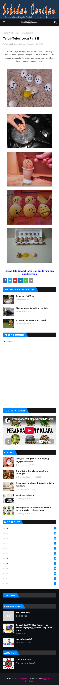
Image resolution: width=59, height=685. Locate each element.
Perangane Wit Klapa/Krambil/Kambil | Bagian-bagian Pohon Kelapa (34, 509)
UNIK (11, 33)
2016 (30, 558)
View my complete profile (26, 663)
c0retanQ (31, 51)
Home (5, 33)
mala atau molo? (24, 639)
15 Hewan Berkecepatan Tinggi (31, 320)
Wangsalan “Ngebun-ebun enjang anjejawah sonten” (32, 460)
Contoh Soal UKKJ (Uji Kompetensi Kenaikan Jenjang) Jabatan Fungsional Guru (34, 628)
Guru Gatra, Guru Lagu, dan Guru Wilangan (32, 472)
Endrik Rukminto (11, 44)
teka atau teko (23, 612)
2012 (30, 578)
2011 (29, 583)
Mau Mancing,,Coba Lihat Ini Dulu (32, 308)
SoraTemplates (21, 678)
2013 (30, 573)
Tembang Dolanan (25, 495)
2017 (30, 553)
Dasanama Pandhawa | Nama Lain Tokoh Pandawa (35, 484)
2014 (30, 568)
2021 (30, 538)
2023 (29, 528)
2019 (29, 548)
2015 (29, 563)
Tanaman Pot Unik (25, 296)
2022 (30, 533)
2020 (29, 543)
